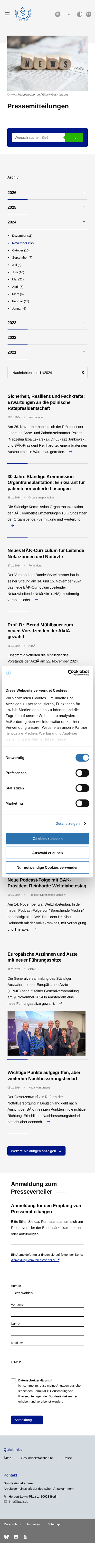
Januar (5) (19, 308)
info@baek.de (18, 1501)
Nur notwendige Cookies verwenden (47, 867)
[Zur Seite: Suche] (88, 14)
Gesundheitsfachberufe (37, 1458)
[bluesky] (6, 1536)
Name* (15, 1323)
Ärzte (7, 1458)
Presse (67, 1458)
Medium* (17, 1343)
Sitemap (54, 1524)
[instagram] (15, 1536)
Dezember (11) (22, 235)
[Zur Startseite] (23, 14)
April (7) (17, 287)
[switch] (82, 773)
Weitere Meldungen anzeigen (34, 1151)
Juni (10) (18, 272)
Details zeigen (68, 823)
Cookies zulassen (48, 838)
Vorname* (18, 1304)
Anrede (16, 1286)
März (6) (18, 294)
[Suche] (74, 137)
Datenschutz (12, 1524)
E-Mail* (16, 1362)
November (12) (23, 243)
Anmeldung (23, 1420)
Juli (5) (16, 265)
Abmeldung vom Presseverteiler (33, 1260)
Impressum (34, 1524)
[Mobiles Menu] (7, 14)
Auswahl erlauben (47, 853)
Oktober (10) (20, 250)
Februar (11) (20, 301)
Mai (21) (18, 279)
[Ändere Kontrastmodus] (79, 14)
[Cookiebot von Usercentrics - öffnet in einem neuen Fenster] (68, 672)
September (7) (22, 257)
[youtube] (25, 1536)
